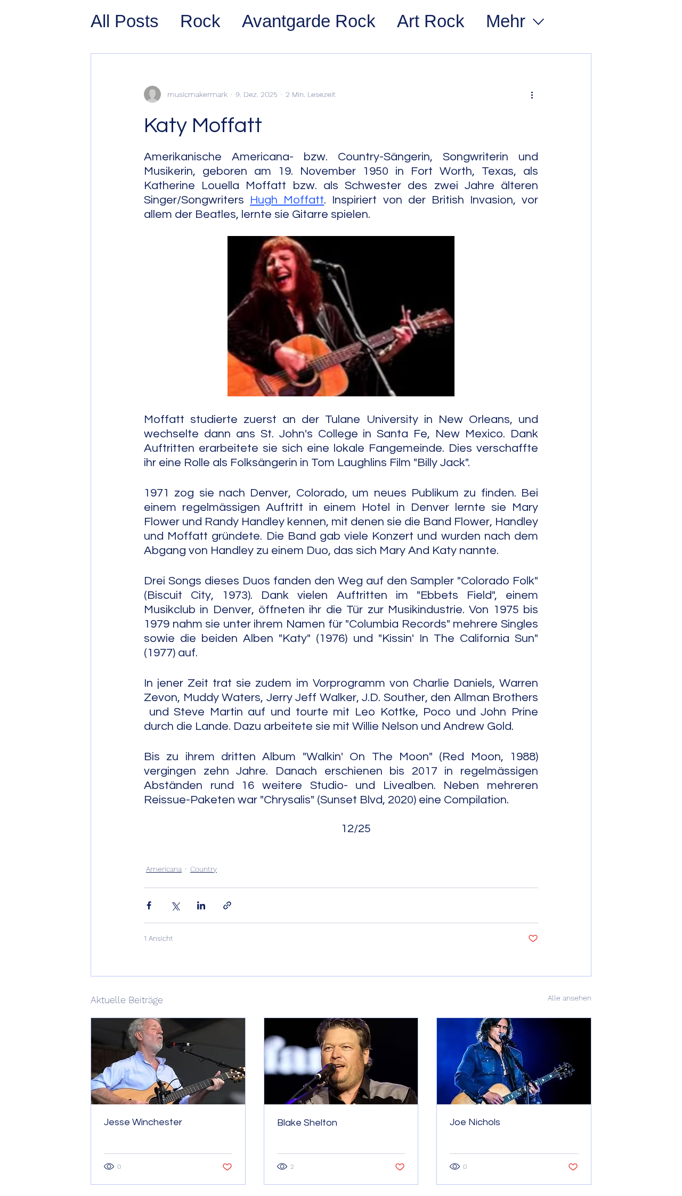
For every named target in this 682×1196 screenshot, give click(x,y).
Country (203, 869)
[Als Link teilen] (227, 905)
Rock (200, 21)
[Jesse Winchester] (168, 1061)
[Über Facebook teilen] (149, 905)
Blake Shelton (307, 1123)
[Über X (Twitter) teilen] (175, 905)
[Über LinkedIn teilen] (201, 905)
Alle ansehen (569, 998)
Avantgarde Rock (309, 21)
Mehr (505, 21)
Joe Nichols (475, 1122)
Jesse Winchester (143, 1122)
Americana (164, 869)
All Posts (125, 21)
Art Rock (431, 21)
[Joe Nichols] (514, 1061)
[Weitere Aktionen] (531, 94)
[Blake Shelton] (341, 1061)
